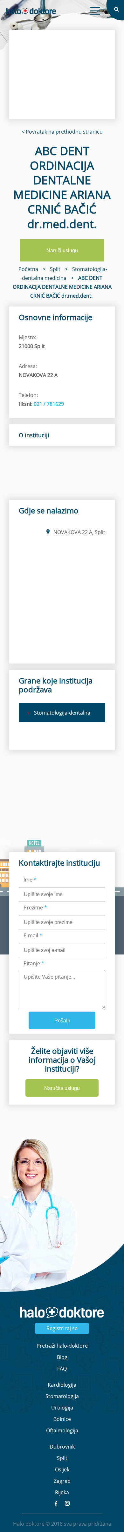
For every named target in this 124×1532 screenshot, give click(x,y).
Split (62, 1458)
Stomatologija (62, 1396)
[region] (62, 75)
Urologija (62, 1407)
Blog (62, 1357)
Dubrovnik (62, 1446)
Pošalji (62, 1020)
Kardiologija (62, 1384)
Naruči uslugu (62, 250)
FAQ (62, 1368)
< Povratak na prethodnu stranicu (62, 131)
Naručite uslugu (62, 1088)
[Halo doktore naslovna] (31, 11)
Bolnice (62, 1419)
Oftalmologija (62, 1430)
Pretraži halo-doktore (62, 1345)
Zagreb (62, 1480)
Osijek (62, 1469)
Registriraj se (62, 1328)
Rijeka (62, 1492)
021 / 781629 (49, 403)
